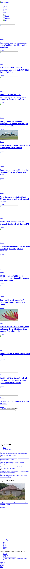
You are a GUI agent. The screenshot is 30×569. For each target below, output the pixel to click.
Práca (4, 12)
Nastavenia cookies (8, 559)
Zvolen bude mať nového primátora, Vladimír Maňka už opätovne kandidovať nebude (14, 471)
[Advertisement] (15, 426)
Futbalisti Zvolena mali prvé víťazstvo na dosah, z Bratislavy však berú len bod (12, 463)
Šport (4, 8)
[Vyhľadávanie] (15, 410)
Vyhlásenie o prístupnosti (9, 557)
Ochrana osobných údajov (9, 558)
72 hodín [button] (5, 449)
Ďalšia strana (3, 408)
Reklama (5, 555)
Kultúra (5, 9)
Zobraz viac (3, 507)
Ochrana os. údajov (22, 558)
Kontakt (5, 554)
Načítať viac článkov (12, 408)
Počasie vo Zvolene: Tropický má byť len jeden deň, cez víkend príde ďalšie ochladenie (14, 467)
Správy (5, 6)
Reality (5, 10)
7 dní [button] (4, 448)
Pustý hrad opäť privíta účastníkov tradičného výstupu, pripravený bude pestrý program (14, 454)
